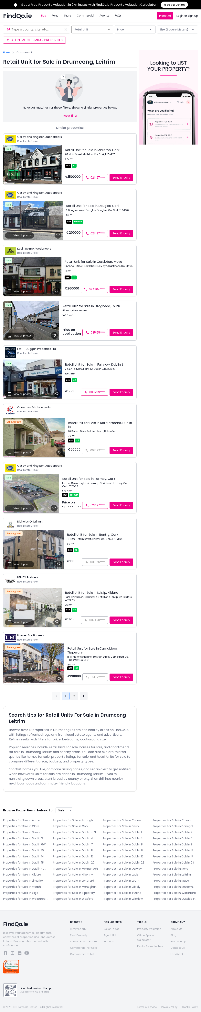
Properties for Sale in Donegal (173, 826)
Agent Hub (110, 935)
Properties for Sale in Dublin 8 (123, 844)
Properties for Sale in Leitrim (172, 874)
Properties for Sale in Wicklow (123, 898)
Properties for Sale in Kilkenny (73, 874)
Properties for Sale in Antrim (22, 820)
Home (6, 52)
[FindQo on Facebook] (5, 954)
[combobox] (37, 29)
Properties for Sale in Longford (73, 880)
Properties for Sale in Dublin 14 (23, 856)
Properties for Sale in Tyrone (122, 892)
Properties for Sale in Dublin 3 (23, 838)
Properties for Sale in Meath (22, 886)
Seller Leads (111, 928)
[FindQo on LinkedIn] (19, 954)
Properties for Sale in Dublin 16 (123, 856)
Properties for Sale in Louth (121, 880)
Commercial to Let (82, 954)
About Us (176, 928)
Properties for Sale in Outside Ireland (175, 898)
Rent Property (79, 935)
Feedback (177, 954)
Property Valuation (149, 928)
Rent (55, 15)
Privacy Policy (169, 1007)
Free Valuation (174, 4)
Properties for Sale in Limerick (23, 880)
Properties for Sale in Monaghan (75, 886)
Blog (173, 935)
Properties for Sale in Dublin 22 (123, 862)
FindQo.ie (17, 15)
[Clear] (66, 29)
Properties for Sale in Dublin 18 (23, 862)
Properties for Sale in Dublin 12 (123, 850)
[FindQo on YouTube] (26, 954)
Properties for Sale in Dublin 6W (24, 844)
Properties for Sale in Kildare (22, 874)
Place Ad (165, 15)
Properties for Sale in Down (21, 832)
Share (67, 15)
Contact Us (178, 947)
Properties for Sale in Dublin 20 (73, 862)
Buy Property (78, 928)
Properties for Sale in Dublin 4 (73, 838)
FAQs (118, 15)
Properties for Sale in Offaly (121, 886)
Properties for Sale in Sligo (20, 892)
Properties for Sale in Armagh (73, 820)
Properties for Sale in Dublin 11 (73, 850)
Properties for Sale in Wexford (73, 898)
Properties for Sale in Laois (120, 874)
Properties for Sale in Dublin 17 (173, 856)
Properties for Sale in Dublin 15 (73, 856)
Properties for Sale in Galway (122, 868)
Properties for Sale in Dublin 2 (172, 832)
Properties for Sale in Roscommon (175, 886)
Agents (104, 15)
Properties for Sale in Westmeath (25, 898)
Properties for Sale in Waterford (174, 892)
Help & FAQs (178, 941)
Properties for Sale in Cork (70, 826)
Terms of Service (147, 1007)
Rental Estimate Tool (150, 946)
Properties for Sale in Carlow (122, 820)
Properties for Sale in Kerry (170, 868)
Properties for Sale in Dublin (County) (25, 868)
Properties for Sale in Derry (121, 826)
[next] (84, 696)
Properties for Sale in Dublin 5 (123, 838)
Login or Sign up (187, 15)
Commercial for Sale (83, 947)
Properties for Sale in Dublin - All (74, 832)
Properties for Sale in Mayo (171, 880)
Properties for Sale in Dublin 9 (173, 844)
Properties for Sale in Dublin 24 (173, 862)
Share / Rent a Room (83, 941)
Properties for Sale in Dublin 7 (73, 844)
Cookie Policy (190, 1007)
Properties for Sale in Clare (21, 826)
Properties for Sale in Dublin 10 (23, 850)
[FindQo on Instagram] (12, 954)
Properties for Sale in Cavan (172, 820)
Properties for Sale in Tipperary (74, 892)
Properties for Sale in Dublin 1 (122, 832)
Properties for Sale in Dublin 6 (173, 838)
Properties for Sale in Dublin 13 (173, 850)
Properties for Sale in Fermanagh (75, 868)
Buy (43, 15)
